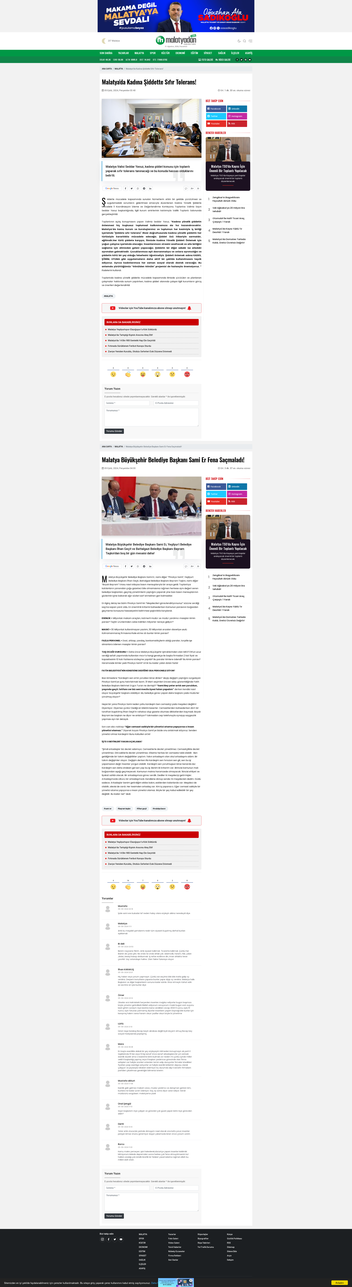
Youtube (215, 123)
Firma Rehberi (174, 1256)
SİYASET (208, 53)
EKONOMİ (180, 53)
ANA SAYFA (107, 69)
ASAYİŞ (248, 53)
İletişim (230, 1260)
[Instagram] (245, 59)
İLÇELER (235, 53)
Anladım (340, 1282)
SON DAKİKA (106, 53)
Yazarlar (172, 1234)
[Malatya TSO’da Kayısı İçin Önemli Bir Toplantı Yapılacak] (228, 150)
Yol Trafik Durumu (206, 1247)
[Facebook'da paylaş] (125, 188)
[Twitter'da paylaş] (131, 188)
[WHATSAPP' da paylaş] (137, 188)
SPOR (153, 53)
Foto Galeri (173, 1238)
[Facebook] (237, 59)
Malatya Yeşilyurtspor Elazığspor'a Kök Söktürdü (132, 329)
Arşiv (229, 1256)
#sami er (108, 809)
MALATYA (139, 53)
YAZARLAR (123, 53)
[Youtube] (249, 59)
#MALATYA (108, 296)
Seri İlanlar (173, 1260)
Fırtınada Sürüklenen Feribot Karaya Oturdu (129, 346)
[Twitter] (241, 59)
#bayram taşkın (124, 809)
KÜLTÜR (165, 53)
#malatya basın (159, 809)
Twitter (214, 116)
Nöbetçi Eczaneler (176, 1251)
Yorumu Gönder (114, 431)
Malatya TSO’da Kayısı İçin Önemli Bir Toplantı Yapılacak (228, 168)
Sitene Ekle (232, 1251)
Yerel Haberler (174, 1247)
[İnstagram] (102, 1239)
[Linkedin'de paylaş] (150, 188)
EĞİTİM (194, 53)
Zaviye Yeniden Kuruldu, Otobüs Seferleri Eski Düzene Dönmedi (140, 351)
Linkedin (235, 108)
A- (198, 188)
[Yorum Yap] (186, 188)
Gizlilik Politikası (234, 1238)
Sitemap (230, 1247)
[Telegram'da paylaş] (144, 188)
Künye (230, 1234)
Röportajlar (203, 1234)
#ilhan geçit (141, 809)
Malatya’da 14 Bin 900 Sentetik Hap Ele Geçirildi (131, 340)
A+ (192, 188)
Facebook (216, 108)
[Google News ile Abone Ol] (112, 188)
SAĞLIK (222, 53)
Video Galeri (174, 1243)
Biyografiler (203, 1238)
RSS (233, 123)
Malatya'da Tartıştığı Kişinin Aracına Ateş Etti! (130, 335)
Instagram (237, 116)
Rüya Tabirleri (204, 1243)
